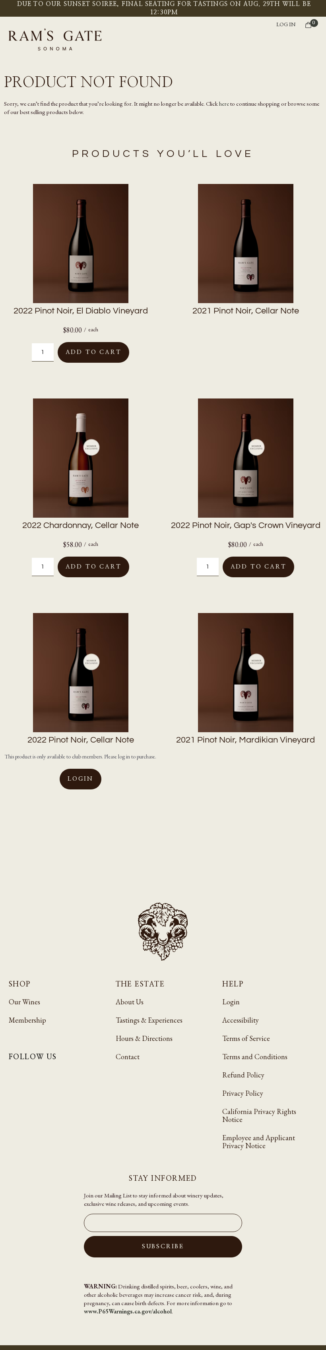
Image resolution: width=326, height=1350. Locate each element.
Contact (128, 1056)
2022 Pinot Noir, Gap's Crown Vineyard (245, 525)
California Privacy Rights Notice (259, 1115)
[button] (315, 40)
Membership (27, 1020)
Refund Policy (243, 1074)
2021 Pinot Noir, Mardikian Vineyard (245, 740)
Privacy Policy (242, 1093)
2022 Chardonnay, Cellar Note (80, 525)
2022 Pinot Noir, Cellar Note (80, 740)
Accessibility (240, 1020)
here (224, 103)
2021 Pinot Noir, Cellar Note (245, 310)
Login (80, 779)
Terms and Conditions (254, 1056)
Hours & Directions (144, 1038)
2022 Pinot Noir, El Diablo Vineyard (81, 310)
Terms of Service (246, 1038)
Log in (285, 24)
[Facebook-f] (31, 1074)
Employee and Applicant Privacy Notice (258, 1141)
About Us (130, 1001)
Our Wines (24, 1001)
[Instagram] (13, 1074)
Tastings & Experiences (149, 1020)
